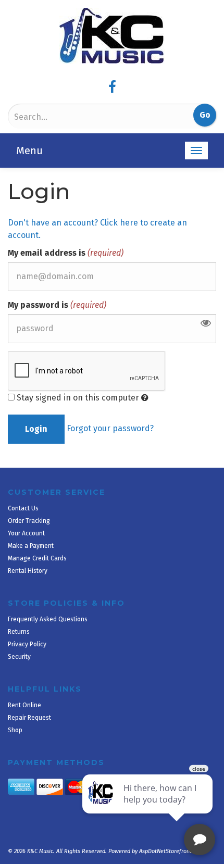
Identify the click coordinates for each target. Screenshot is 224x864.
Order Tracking (29, 520)
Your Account (26, 533)
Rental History (27, 570)
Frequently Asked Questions (48, 619)
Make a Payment (31, 545)
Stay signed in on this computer (78, 398)
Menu (29, 150)
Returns (19, 631)
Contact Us (23, 508)
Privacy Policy (27, 644)
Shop (15, 730)
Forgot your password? (110, 429)
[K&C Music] (112, 36)
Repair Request (29, 717)
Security (19, 656)
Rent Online (24, 705)
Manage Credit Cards (37, 558)
